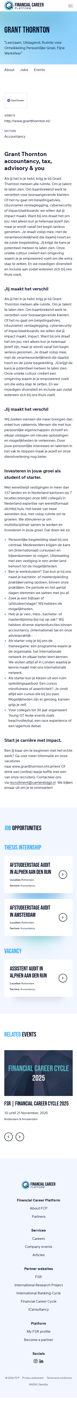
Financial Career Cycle (38, 1301)
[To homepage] (24, 6)
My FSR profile (39, 1331)
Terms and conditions (59, 1377)
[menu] (69, 5)
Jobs (24, 69)
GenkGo (43, 1384)
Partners (38, 1216)
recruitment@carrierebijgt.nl (33, 782)
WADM (33, 1384)
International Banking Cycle (38, 1293)
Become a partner (38, 1339)
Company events (38, 1246)
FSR (38, 1277)
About (9, 69)
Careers (38, 1238)
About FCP (38, 1208)
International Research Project (38, 1285)
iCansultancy (38, 1309)
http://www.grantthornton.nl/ (27, 121)
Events (39, 69)
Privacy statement (33, 1377)
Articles (38, 1255)
